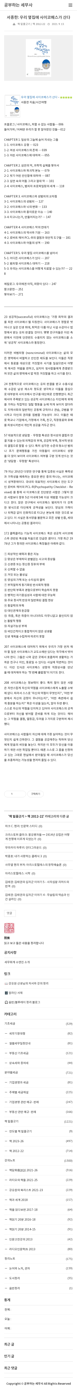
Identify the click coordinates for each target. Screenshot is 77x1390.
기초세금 (38, 1024)
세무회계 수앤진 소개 (17, 962)
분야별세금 (38, 1073)
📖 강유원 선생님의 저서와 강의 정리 (26, 983)
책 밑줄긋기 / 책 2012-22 (31, 24)
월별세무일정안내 (40, 1043)
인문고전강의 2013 (40, 1239)
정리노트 (38, 1259)
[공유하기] (16, 794)
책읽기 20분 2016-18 (40, 1219)
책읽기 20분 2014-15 (40, 1229)
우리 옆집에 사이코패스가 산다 (39, 97)
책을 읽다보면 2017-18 (40, 1210)
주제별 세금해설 (40, 1092)
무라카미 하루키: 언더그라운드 (23, 847)
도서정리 (40, 1278)
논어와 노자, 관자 (40, 1268)
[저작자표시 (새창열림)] (45, 794)
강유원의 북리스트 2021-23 (40, 1190)
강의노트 (38, 1160)
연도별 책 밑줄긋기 (40, 1131)
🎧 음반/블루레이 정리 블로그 (22, 1002)
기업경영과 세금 (40, 1082)
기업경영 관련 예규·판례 (40, 1102)
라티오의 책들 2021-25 (40, 1180)
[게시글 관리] (21, 794)
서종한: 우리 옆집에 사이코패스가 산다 (38, 17)
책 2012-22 (35, 816)
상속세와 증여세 (40, 1063)
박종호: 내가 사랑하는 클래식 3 (23, 856)
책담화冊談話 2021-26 (40, 1170)
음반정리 (40, 1288)
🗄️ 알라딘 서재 (14, 993)
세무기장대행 (40, 1033)
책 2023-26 (40, 1141)
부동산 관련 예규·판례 (40, 1112)
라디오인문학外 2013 (40, 1249)
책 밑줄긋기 (16, 816)
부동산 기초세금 (40, 1053)
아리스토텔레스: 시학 (17, 873)
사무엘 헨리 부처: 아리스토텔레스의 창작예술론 (33, 865)
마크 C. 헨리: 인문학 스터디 (21, 826)
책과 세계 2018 (40, 1200)
